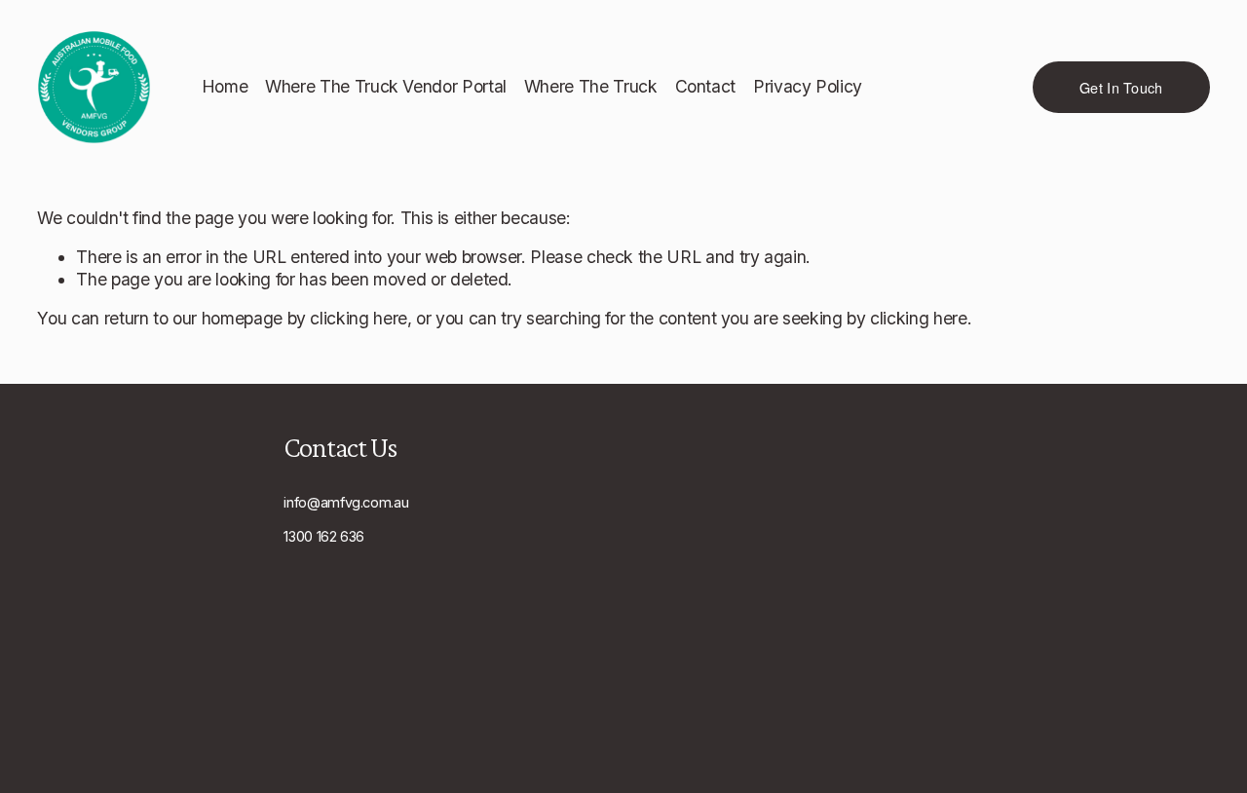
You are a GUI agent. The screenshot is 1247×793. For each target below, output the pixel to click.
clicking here (358, 318)
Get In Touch (1120, 87)
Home (225, 86)
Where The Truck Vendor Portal (386, 86)
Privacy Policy (807, 86)
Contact (706, 86)
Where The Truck (591, 86)
